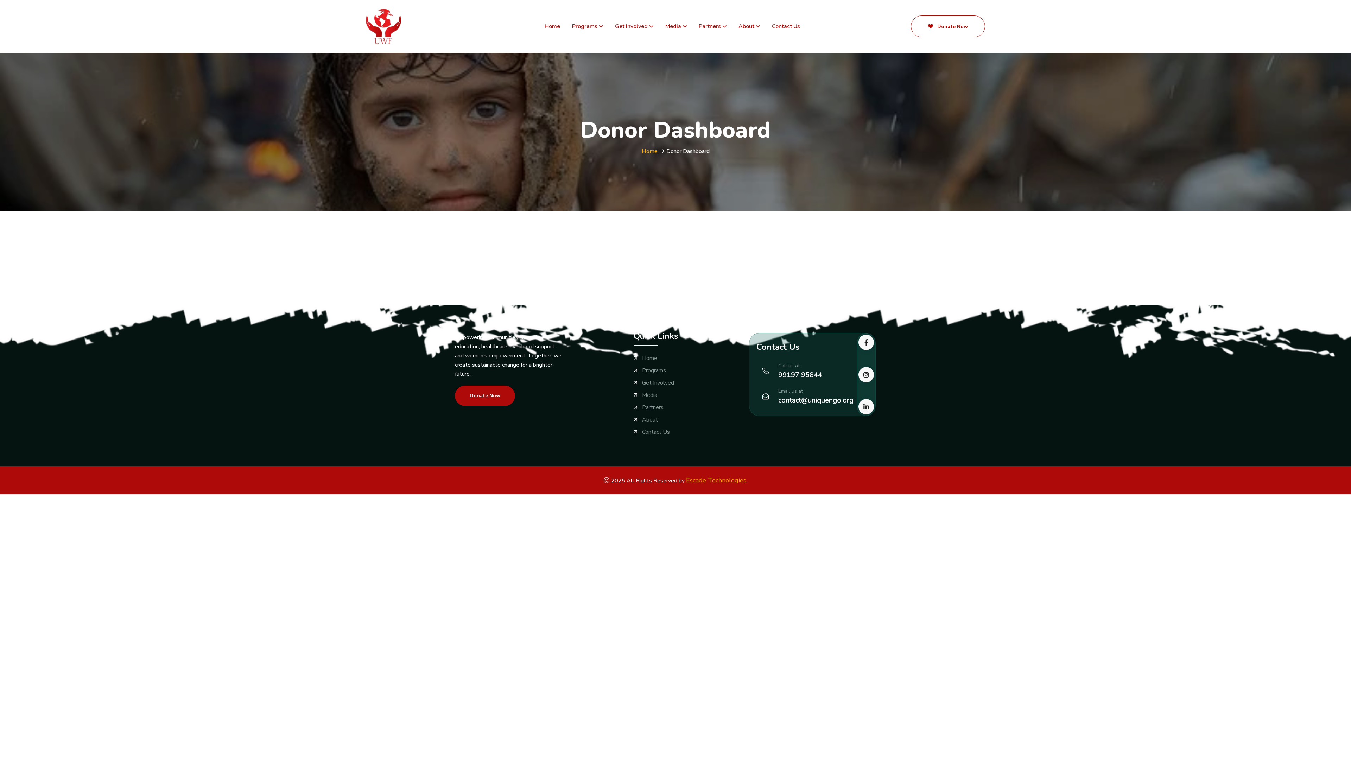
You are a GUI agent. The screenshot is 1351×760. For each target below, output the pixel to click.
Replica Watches (21, 499)
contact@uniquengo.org (816, 400)
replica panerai (356, 499)
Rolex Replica (61, 499)
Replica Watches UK (201, 499)
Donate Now (952, 26)
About (746, 26)
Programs (584, 26)
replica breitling (247, 499)
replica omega (284, 499)
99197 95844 (800, 375)
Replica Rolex (97, 499)
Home (552, 26)
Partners (710, 26)
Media (673, 26)
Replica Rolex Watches (144, 499)
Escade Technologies (716, 480)
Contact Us (786, 26)
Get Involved (631, 26)
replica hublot (320, 499)
